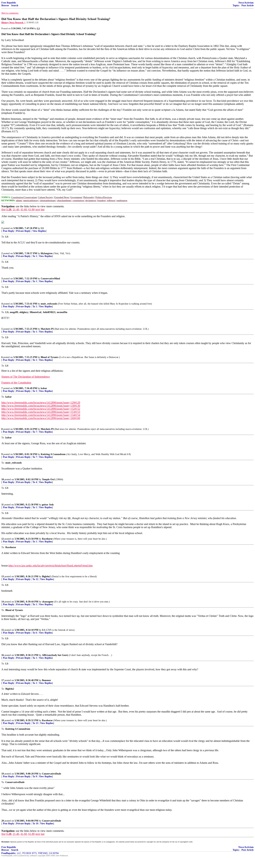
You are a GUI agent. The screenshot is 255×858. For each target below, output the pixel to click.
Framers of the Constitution (16, 382)
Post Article (247, 5)
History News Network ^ (13, 22)
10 (2, 479)
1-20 (8, 209)
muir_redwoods (49, 303)
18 (2, 720)
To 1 (34, 256)
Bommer (46, 680)
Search (14, 5)
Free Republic (8, 2)
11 (2, 504)
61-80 (31, 209)
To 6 (34, 632)
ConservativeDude (51, 773)
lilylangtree (47, 253)
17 (2, 680)
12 (2, 539)
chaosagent (47, 601)
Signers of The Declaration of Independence (25, 376)
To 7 (34, 432)
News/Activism (246, 2)
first (3, 209)
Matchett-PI (47, 329)
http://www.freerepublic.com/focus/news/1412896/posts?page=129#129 (40, 402)
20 (2, 820)
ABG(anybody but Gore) (55, 655)
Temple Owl (48, 479)
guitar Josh (48, 504)
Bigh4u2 (46, 576)
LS (42, 228)
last (42, 209)
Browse (5, 5)
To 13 (35, 723)
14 (2, 601)
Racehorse (47, 539)
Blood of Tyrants (49, 357)
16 (2, 655)
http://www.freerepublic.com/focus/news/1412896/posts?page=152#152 (40, 408)
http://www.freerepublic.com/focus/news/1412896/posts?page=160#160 (40, 418)
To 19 (35, 823)
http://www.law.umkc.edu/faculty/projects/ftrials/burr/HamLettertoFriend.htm (50, 565)
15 (2, 630)
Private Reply (23, 231)
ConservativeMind (50, 278)
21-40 (16, 209)
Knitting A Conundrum (53, 454)
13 (2, 576)
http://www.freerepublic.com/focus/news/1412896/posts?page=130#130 (40, 405)
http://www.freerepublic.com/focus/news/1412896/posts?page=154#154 (40, 415)
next (37, 209)
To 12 (35, 579)
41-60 (23, 209)
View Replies (39, 231)
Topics (236, 5)
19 (2, 773)
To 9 (34, 776)
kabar (44, 388)
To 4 (34, 482)
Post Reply (8, 231)
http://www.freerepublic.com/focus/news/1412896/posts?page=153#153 (40, 411)
